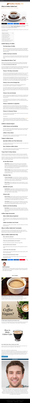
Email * (2, 355)
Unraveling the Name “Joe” (6, 35)
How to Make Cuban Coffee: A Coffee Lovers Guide (10, 344)
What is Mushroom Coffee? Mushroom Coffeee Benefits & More (12, 296)
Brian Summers (6, 266)
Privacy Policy (16, 401)
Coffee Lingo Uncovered (5, 39)
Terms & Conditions (10, 401)
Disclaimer (21, 401)
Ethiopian (5, 49)
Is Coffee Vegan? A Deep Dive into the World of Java (10, 320)
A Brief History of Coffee (5, 34)
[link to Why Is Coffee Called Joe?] (14, 15)
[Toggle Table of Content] (12, 33)
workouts (26, 118)
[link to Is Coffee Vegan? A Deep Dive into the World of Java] (14, 310)
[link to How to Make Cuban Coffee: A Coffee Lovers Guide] (14, 334)
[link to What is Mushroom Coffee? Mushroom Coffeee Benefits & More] (14, 286)
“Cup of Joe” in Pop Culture (6, 38)
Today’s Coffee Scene (5, 37)
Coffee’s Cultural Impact (5, 36)
